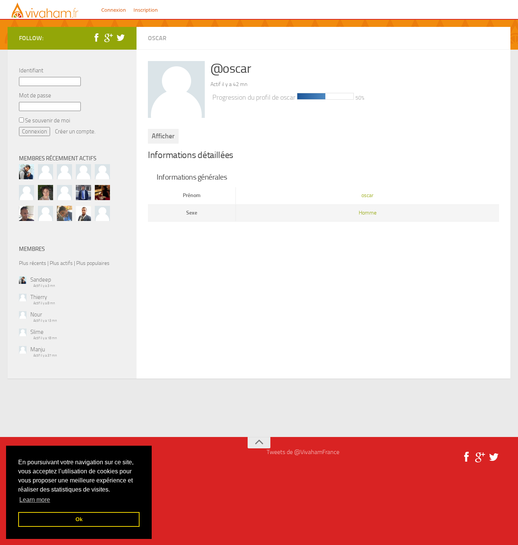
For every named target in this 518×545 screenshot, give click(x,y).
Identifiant (31, 70)
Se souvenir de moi (47, 120)
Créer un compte (74, 131)
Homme (368, 213)
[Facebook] (96, 37)
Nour (36, 314)
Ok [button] (79, 519)
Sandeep (40, 279)
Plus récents (32, 263)
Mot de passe (35, 95)
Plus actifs (61, 263)
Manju (37, 349)
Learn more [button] (34, 499)
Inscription (145, 9)
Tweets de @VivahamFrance (303, 452)
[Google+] (108, 37)
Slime (37, 332)
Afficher (163, 136)
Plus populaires (93, 263)
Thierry (38, 297)
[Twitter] (120, 37)
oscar (157, 38)
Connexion (113, 9)
